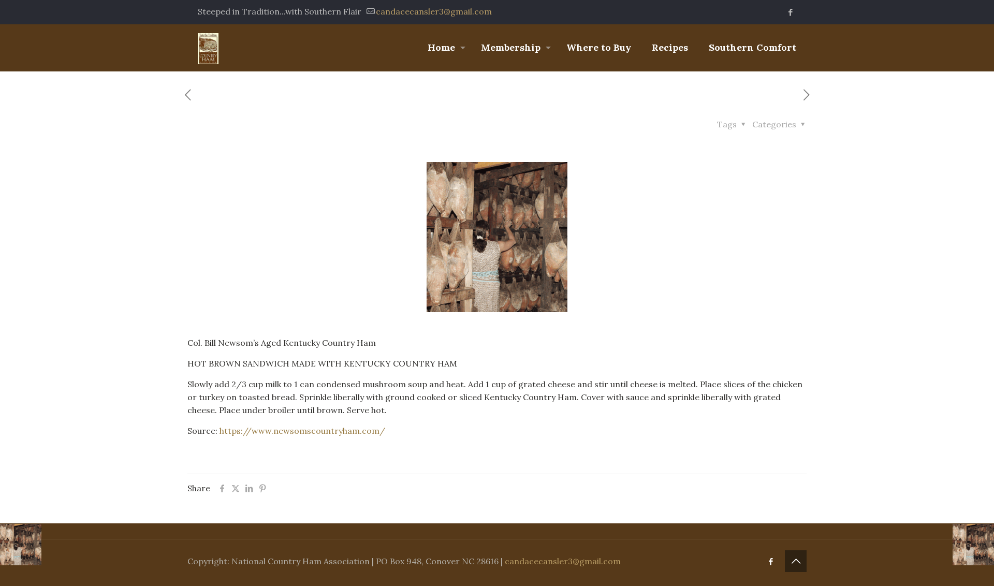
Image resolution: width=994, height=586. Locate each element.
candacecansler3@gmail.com (434, 11)
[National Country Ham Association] (208, 47)
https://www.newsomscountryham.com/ (302, 431)
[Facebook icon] (790, 12)
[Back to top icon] (796, 561)
